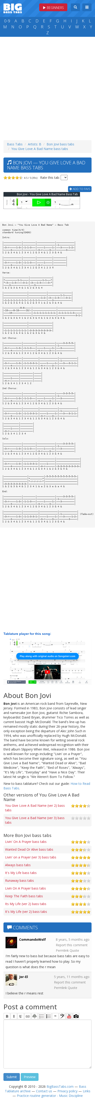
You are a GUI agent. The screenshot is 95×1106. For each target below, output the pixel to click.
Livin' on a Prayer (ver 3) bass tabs (30, 857)
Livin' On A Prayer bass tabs (26, 841)
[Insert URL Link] (27, 1016)
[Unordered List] (48, 1016)
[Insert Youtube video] (69, 1016)
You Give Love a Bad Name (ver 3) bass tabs (35, 820)
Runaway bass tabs (19, 880)
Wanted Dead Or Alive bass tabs (29, 849)
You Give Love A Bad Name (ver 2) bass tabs (35, 807)
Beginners (55, 7)
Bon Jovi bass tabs (60, 144)
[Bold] (7, 1016)
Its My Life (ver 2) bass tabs (25, 904)
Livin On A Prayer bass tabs (25, 888)
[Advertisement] (47, 87)
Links (86, 1091)
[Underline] (21, 1016)
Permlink (62, 950)
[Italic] (14, 1016)
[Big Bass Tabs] (12, 8)
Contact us (44, 1091)
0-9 (7, 21)
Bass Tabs (15, 144)
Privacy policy (67, 1091)
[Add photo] (76, 1016)
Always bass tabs (18, 865)
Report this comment (72, 945)
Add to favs (81, 189)
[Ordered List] (41, 1016)
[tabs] (62, 1016)
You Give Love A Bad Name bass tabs (39, 149)
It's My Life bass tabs (21, 873)
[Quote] (55, 1016)
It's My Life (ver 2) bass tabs (26, 911)
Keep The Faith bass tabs (24, 896)
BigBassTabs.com (60, 1086)
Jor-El (23, 977)
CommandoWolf (32, 939)
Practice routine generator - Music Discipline (50, 1095)
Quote (74, 950)
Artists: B (34, 144)
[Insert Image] (34, 1016)
